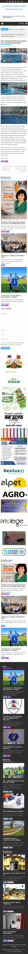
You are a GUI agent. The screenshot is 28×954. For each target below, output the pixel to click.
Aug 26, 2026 (5, 220)
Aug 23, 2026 (7, 745)
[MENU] (26, 23)
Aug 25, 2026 (5, 253)
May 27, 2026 (7, 900)
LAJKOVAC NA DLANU (14, 6)
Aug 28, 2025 (7, 809)
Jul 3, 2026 (6, 871)
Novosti (2, 161)
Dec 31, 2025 (7, 779)
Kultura (3, 231)
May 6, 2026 (6, 929)
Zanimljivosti (10, 882)
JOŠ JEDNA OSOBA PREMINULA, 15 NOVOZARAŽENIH (6, 168)
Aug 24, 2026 (5, 293)
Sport (7, 161)
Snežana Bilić (12, 46)
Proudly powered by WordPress (11, 949)
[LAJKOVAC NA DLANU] (2, 23)
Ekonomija (6, 791)
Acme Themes (18, 951)
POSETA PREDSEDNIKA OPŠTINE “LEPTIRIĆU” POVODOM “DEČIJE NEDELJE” (21, 169)
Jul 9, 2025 (6, 836)
